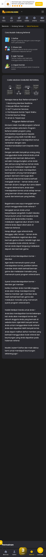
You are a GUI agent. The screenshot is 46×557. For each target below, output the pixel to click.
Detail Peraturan (33, 26)
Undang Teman (18, 26)
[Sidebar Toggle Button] (43, 12)
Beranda (5, 26)
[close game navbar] (21, 11)
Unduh (39, 4)
